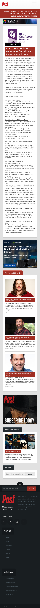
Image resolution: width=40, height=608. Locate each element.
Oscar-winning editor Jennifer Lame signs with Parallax (18, 300)
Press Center (10, 11)
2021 (35, 11)
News (7, 541)
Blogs (7, 557)
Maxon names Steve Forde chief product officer (18, 374)
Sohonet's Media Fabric (13, 451)
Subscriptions (10, 578)
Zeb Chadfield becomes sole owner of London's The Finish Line (17, 338)
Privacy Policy (10, 582)
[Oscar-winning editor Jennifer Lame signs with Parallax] (20, 288)
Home (7, 537)
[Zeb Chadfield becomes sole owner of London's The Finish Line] (20, 326)
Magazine (9, 545)
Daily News (25, 11)
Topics (8, 549)
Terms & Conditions (12, 587)
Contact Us (9, 595)
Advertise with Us (11, 591)
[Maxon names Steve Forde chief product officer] (20, 363)
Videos (8, 553)
